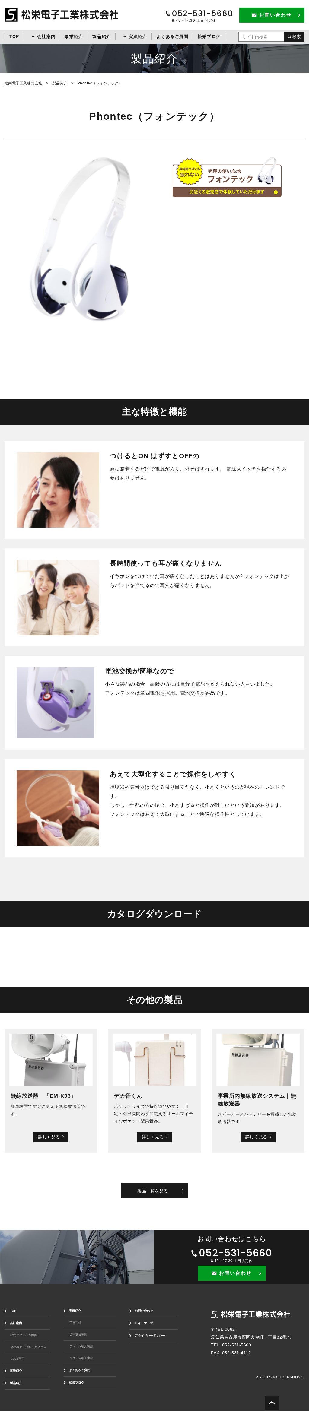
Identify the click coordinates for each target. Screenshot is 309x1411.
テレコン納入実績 (81, 1346)
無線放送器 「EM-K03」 (43, 1096)
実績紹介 (138, 36)
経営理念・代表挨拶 (23, 1335)
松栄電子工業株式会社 (23, 83)
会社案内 (46, 36)
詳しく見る (49, 1136)
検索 (296, 36)
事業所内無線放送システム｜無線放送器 (257, 1100)
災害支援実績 (78, 1334)
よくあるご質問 (172, 36)
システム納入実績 (81, 1358)
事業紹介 (74, 36)
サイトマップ (144, 1323)
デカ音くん (128, 1096)
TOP (14, 36)
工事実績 (75, 1322)
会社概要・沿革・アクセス (28, 1347)
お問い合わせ (144, 1310)
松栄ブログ (209, 36)
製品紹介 (101, 36)
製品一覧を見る (152, 1190)
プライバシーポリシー (150, 1335)
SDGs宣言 (17, 1358)
